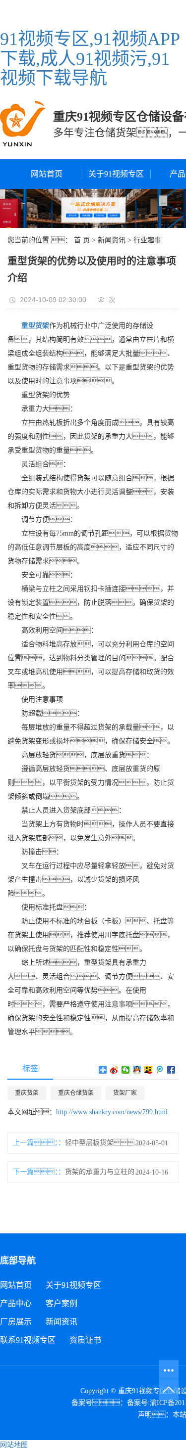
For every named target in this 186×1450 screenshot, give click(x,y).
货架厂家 (125, 1092)
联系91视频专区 (28, 1340)
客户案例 (61, 1303)
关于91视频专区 (116, 174)
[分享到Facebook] (171, 1070)
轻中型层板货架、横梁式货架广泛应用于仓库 (105, 1142)
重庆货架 (27, 1092)
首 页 (82, 240)
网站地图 (14, 1445)
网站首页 (46, 174)
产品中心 (16, 1303)
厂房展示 (16, 1321)
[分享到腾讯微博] (160, 1070)
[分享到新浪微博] (114, 1070)
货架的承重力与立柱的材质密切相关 (105, 1172)
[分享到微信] (126, 1070)
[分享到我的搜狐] (148, 1070)
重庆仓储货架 (76, 1092)
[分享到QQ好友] (137, 1070)
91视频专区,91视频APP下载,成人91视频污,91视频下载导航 (90, 58)
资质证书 (85, 1340)
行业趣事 (147, 240)
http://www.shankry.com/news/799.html (112, 1112)
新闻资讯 (111, 240)
